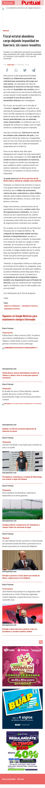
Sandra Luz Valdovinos (12, 306)
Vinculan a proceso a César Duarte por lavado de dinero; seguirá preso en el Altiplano (21, 576)
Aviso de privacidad (8, 779)
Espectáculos (8, 332)
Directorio (20, 779)
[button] (8, 3)
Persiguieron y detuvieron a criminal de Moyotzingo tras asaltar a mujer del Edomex (22, 477)
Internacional (8, 589)
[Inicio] (22, 3)
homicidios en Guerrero (30, 306)
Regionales (7, 388)
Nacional (6, 30)
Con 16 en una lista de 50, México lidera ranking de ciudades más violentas (22, 179)
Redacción (10, 65)
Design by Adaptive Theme (37, 786)
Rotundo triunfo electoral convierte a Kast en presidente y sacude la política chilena (19, 630)
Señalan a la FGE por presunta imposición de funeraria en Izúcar (19, 429)
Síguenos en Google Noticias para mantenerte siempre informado (19, 317)
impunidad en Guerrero (12, 308)
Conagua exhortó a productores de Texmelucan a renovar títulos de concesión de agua (21, 525)
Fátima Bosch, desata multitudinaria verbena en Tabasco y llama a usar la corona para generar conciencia (20, 375)
